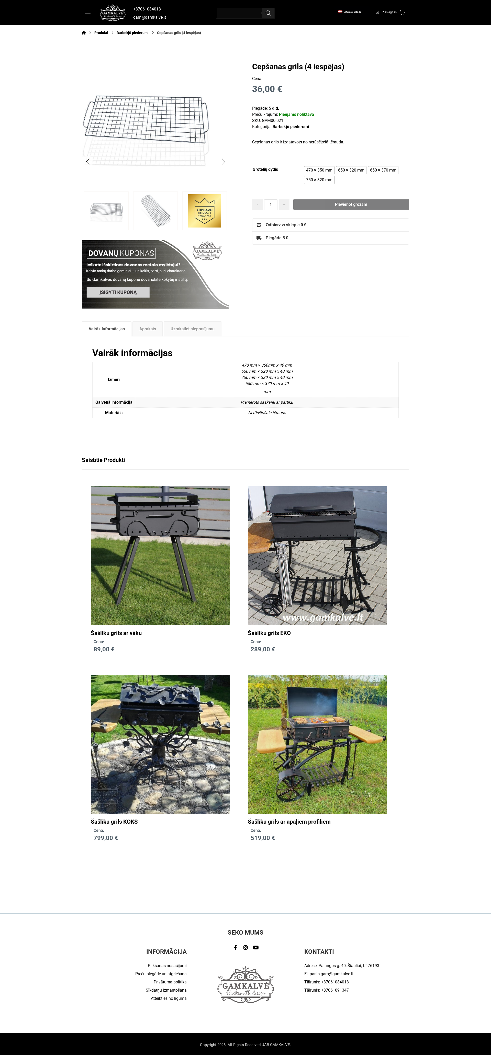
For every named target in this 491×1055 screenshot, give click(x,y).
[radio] (319, 170)
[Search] (268, 13)
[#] (235, 948)
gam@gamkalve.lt (337, 973)
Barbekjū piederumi (291, 126)
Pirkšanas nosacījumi (167, 965)
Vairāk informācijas (107, 328)
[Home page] (84, 33)
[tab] (106, 328)
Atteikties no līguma (169, 998)
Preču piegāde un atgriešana (161, 973)
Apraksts (147, 328)
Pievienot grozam (351, 204)
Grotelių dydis (265, 169)
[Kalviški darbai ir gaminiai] (113, 12)
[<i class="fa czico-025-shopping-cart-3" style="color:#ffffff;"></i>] (402, 12)
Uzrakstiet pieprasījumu (193, 328)
